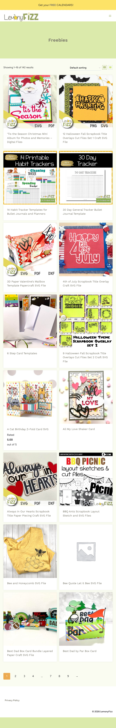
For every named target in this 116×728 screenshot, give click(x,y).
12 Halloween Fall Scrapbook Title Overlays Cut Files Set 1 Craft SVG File (85, 138)
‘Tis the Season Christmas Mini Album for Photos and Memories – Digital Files (29, 138)
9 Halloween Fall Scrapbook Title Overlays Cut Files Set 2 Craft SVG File (85, 357)
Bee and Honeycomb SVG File (26, 583)
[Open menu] (110, 16)
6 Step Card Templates (22, 353)
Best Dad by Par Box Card (79, 651)
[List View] (110, 67)
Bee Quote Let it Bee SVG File (82, 583)
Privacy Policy (12, 700)
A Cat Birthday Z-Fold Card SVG (28, 429)
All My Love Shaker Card (79, 429)
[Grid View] (104, 67)
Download (14, 362)
